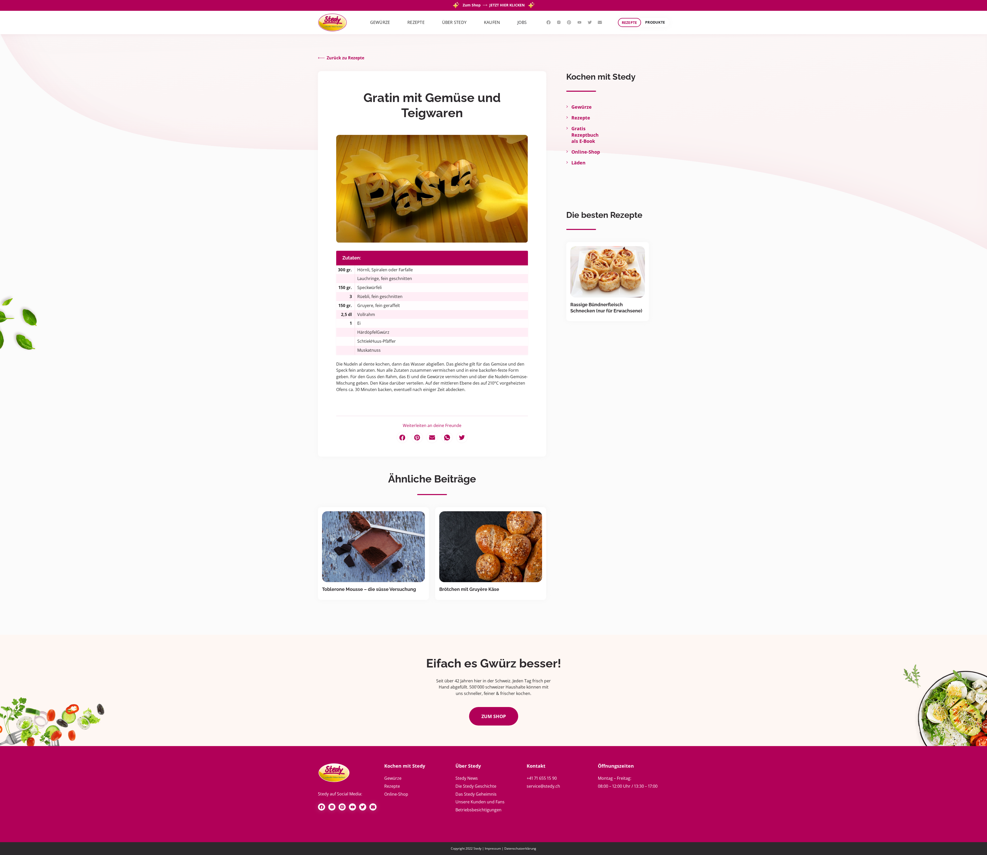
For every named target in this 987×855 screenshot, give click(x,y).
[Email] (432, 437)
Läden (578, 163)
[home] (332, 22)
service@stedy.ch (543, 786)
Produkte (655, 22)
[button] (380, 22)
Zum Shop (493, 716)
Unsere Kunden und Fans (480, 802)
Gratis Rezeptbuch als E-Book (585, 134)
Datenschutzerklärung (520, 848)
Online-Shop (585, 152)
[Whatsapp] (447, 437)
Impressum (493, 848)
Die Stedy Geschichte (475, 786)
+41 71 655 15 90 (542, 778)
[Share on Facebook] (402, 437)
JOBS (522, 22)
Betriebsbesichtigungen (478, 810)
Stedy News (466, 778)
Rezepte (629, 22)
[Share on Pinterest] (417, 437)
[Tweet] (462, 437)
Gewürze (581, 107)
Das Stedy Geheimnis (476, 794)
